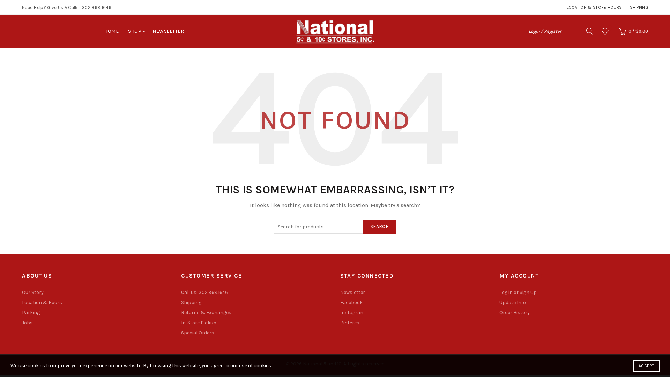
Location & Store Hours (594, 7)
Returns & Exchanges (206, 313)
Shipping (639, 7)
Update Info (512, 302)
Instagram (352, 313)
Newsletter (168, 31)
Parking (31, 313)
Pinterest (351, 323)
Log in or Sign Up (518, 292)
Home (111, 31)
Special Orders (197, 333)
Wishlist (609, 28)
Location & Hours (42, 302)
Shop (134, 31)
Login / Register (545, 31)
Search (379, 226)
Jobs (27, 323)
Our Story (33, 292)
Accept (646, 365)
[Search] (589, 31)
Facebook (351, 302)
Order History (514, 313)
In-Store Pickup (198, 323)
